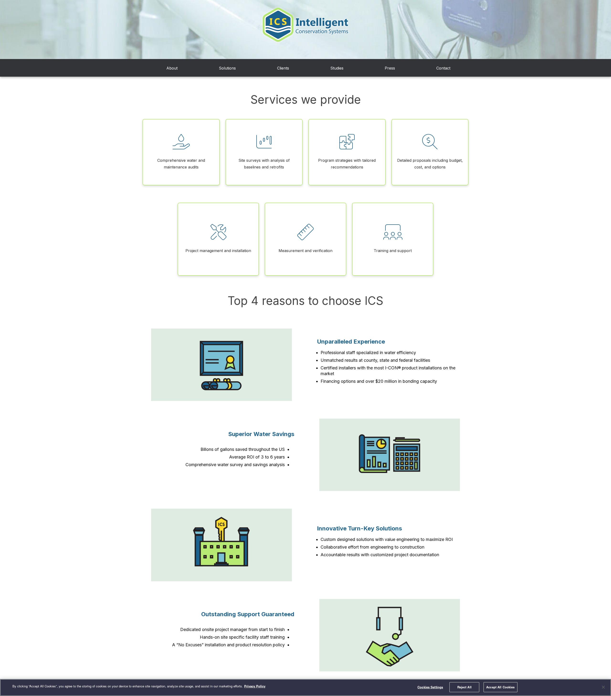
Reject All (464, 687)
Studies (336, 68)
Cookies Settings (430, 687)
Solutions (227, 68)
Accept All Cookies (500, 687)
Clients (283, 68)
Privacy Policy (254, 686)
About (172, 68)
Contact (443, 68)
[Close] (603, 687)
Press (390, 68)
